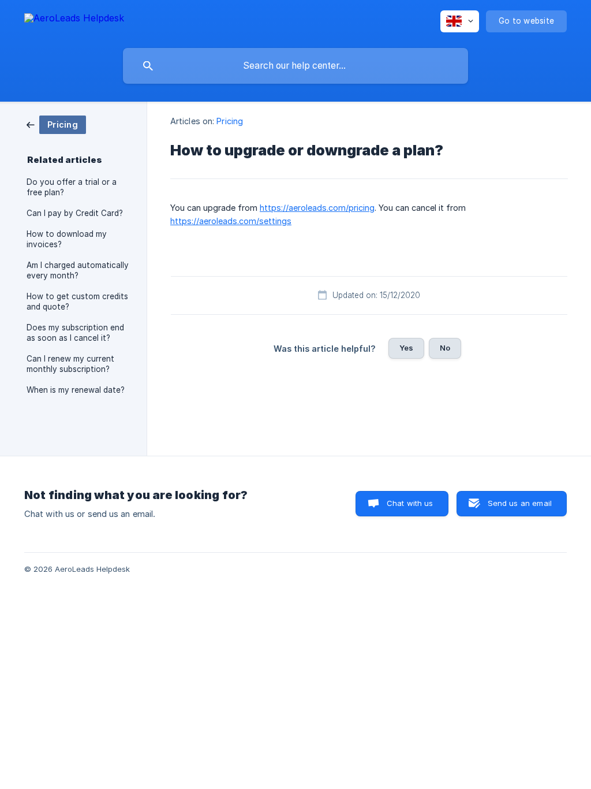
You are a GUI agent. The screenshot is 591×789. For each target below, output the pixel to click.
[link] (56, 123)
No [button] (445, 347)
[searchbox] (295, 66)
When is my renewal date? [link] (76, 389)
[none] (74, 19)
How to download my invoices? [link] (67, 239)
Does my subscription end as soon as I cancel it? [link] (75, 333)
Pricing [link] (229, 121)
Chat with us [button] (410, 503)
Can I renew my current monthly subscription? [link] (70, 364)
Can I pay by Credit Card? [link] (75, 213)
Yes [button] (406, 347)
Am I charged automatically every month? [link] (78, 270)
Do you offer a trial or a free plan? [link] (72, 187)
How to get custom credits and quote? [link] (77, 301)
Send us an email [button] (520, 503)
